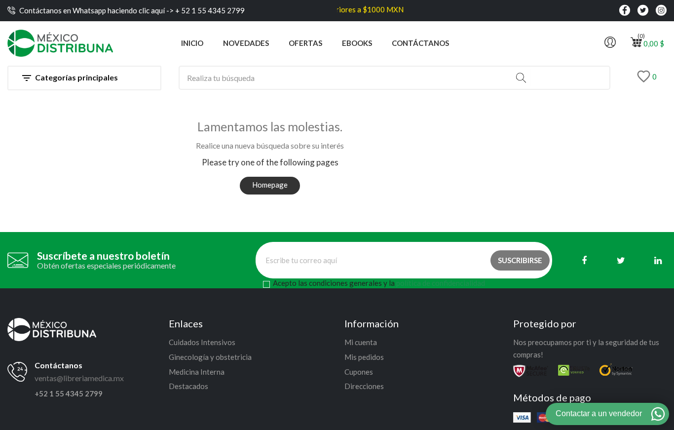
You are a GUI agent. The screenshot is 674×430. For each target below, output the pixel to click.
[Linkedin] (658, 260)
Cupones (358, 371)
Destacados (188, 386)
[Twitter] (621, 260)
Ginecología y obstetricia (210, 356)
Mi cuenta (360, 342)
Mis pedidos (364, 356)
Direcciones (364, 386)
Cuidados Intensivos (202, 342)
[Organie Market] (51, 328)
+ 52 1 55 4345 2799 (209, 10)
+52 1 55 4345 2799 (69, 393)
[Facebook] (584, 260)
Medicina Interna (197, 371)
